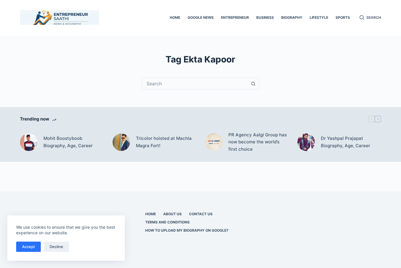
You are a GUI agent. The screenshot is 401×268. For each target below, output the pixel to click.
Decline (56, 246)
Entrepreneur (235, 17)
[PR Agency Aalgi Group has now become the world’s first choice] (214, 142)
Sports (343, 17)
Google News (201, 17)
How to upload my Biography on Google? (186, 230)
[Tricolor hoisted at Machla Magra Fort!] (121, 142)
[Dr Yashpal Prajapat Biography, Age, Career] (306, 142)
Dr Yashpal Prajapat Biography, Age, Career (345, 141)
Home (175, 17)
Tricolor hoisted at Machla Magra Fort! (164, 141)
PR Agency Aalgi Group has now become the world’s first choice (257, 142)
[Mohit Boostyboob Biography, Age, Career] (29, 142)
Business (265, 17)
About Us (172, 214)
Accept (28, 246)
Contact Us (201, 214)
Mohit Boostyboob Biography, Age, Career (68, 141)
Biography (291, 17)
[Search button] (253, 83)
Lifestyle (319, 17)
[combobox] (195, 83)
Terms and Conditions (167, 222)
